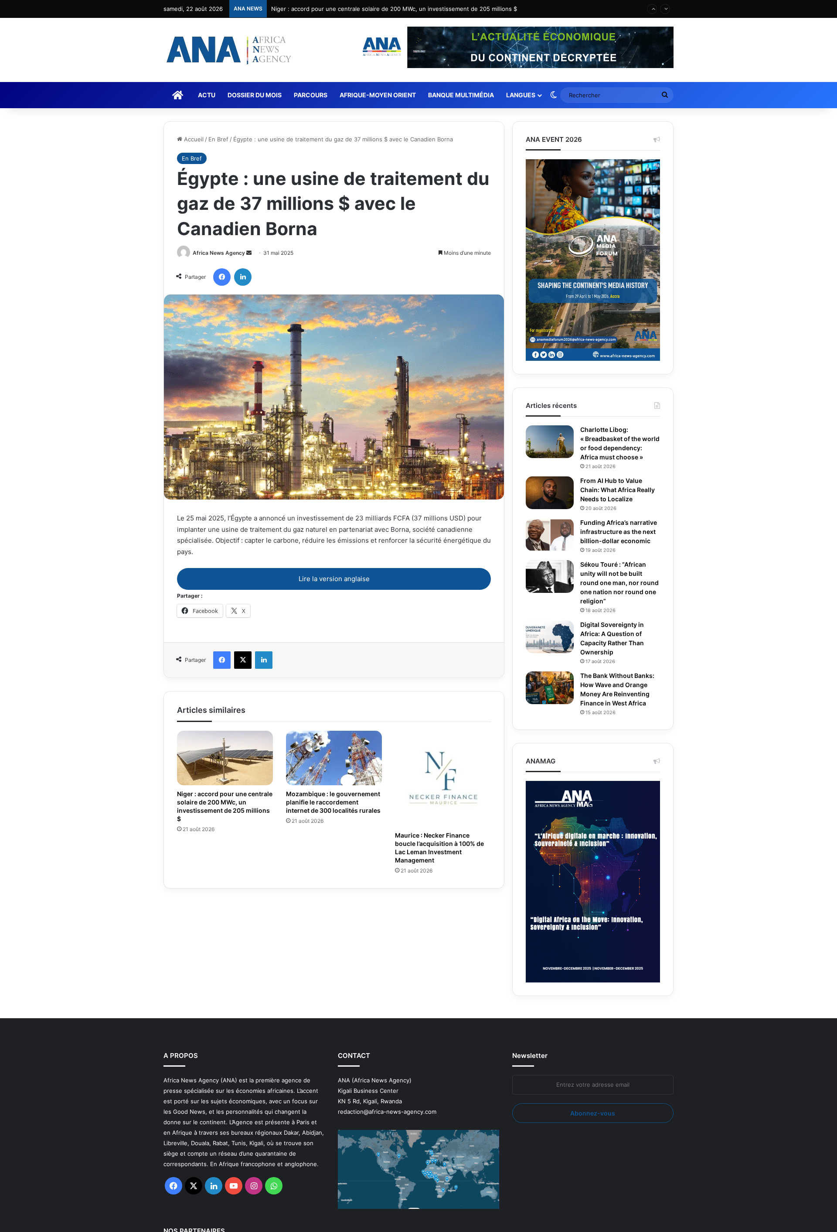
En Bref (218, 139)
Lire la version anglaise (334, 579)
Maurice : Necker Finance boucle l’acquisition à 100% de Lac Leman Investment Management (438, 847)
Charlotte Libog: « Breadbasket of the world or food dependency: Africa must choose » (613, 448)
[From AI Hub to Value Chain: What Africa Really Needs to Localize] (550, 502)
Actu (206, 95)
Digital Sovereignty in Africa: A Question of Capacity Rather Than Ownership (615, 657)
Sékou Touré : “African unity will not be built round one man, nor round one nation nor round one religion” (615, 601)
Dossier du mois (255, 95)
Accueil (193, 139)
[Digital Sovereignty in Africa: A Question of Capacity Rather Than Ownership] (550, 655)
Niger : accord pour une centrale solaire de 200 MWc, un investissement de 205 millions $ (394, 8)
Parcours (310, 95)
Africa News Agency (219, 253)
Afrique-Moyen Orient (378, 95)
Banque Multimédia (461, 95)
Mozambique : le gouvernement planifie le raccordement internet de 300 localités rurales (328, 806)
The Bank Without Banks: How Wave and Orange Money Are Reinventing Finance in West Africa (619, 708)
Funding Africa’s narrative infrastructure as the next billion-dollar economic (620, 545)
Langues (520, 95)
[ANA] (227, 50)
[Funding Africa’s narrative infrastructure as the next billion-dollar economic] (550, 543)
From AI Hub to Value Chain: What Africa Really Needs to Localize (618, 499)
